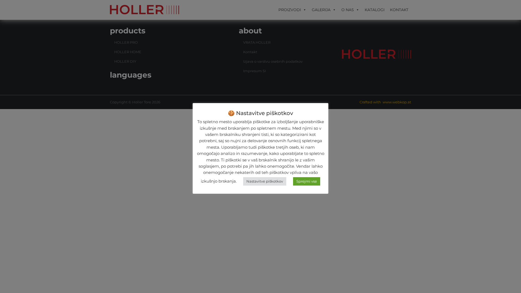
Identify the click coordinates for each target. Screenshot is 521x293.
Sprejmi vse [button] (306, 181)
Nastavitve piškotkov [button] (264, 181)
